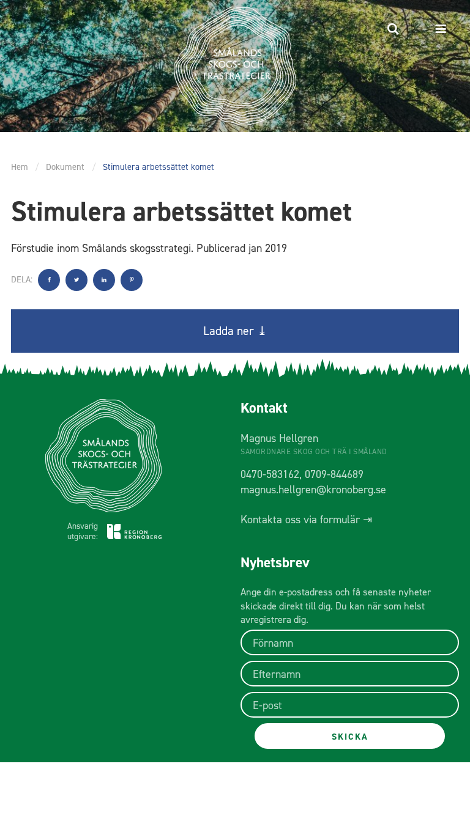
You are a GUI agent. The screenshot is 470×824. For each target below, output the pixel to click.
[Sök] (393, 29)
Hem (19, 167)
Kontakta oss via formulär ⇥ (306, 519)
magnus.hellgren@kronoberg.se (313, 489)
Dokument (65, 167)
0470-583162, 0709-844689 (302, 474)
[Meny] (443, 29)
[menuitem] (393, 29)
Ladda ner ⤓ (235, 331)
